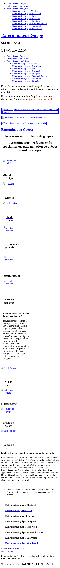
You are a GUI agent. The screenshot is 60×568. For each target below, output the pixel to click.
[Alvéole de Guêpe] (9, 165)
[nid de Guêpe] (9, 207)
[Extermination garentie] (9, 232)
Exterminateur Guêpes (16, 3)
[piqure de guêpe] (8, 413)
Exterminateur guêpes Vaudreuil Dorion (29, 23)
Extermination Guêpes (17, 129)
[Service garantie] (9, 287)
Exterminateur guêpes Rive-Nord (26, 13)
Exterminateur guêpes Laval (24, 16)
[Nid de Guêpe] (8, 372)
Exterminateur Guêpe (22, 35)
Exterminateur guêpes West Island (21, 543)
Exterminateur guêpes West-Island (27, 28)
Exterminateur (17, 549)
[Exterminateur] (9, 264)
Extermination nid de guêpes (19, 6)
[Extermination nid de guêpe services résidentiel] (23, 117)
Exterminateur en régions (18, 8)
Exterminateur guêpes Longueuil (26, 21)
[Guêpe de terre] (8, 435)
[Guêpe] (9, 188)
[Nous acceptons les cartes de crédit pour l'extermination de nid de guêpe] (30, 112)
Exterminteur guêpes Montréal (25, 11)
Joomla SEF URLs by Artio (7, 551)
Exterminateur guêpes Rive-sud (26, 18)
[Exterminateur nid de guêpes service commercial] (24, 123)
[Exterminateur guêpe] (8, 394)
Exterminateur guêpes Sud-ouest (26, 26)
